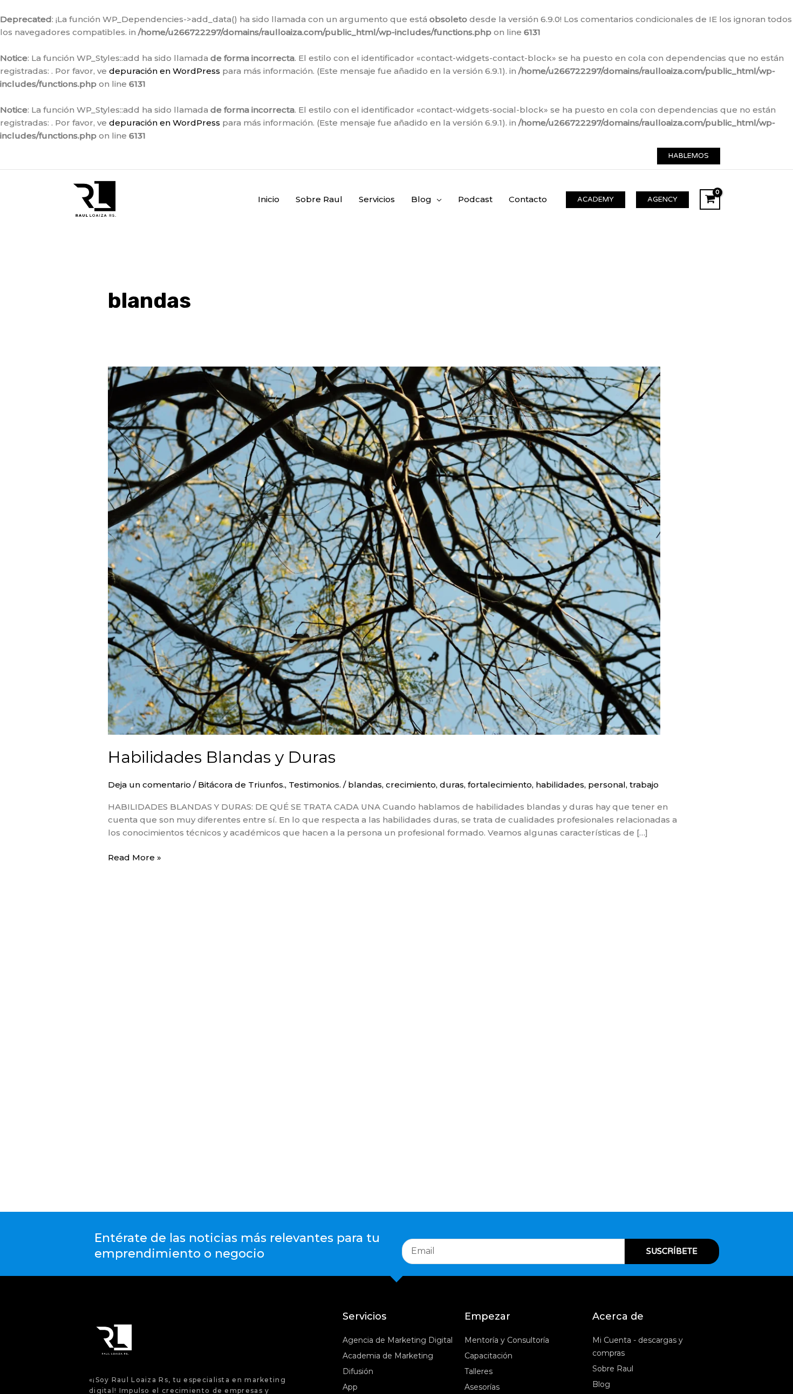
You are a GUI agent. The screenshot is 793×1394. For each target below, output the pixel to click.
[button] (688, 156)
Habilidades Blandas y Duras (222, 757)
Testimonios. (315, 784)
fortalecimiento (500, 784)
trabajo (644, 784)
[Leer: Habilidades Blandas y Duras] (384, 549)
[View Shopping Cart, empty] (710, 199)
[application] (437, 199)
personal (607, 784)
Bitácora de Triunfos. (241, 784)
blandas (365, 784)
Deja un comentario (149, 784)
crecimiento (411, 784)
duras (452, 784)
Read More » (134, 856)
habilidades (560, 784)
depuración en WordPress (164, 71)
